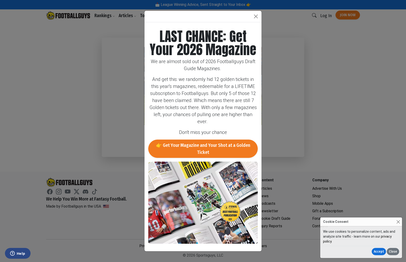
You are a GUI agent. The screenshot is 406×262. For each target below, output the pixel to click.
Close (393, 252)
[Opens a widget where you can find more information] (18, 254)
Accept (379, 252)
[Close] (398, 221)
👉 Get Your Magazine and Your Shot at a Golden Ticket (203, 148)
